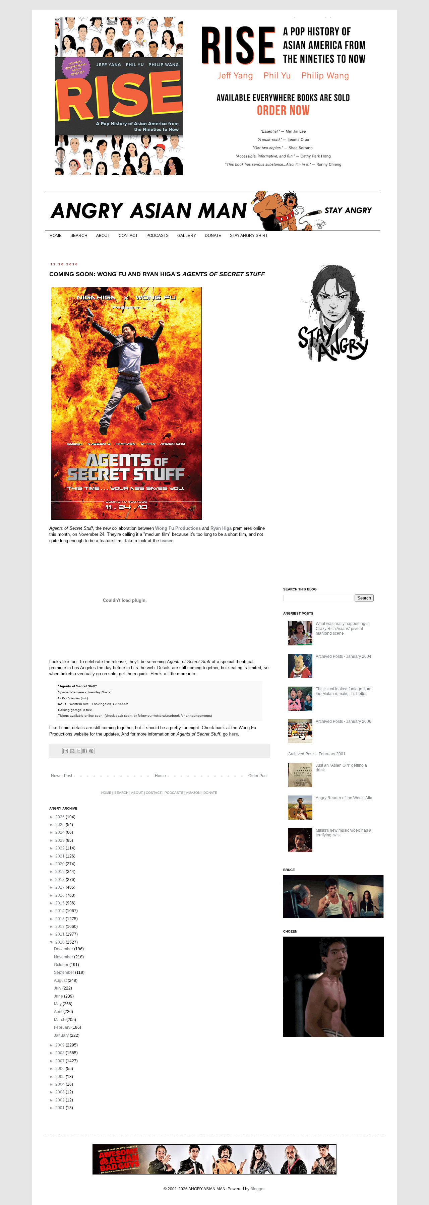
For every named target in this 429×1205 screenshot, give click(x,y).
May (58, 1004)
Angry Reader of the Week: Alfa (344, 798)
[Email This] (65, 751)
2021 (60, 856)
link (84, 698)
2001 (60, 1107)
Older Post (257, 775)
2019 (60, 871)
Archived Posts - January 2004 (343, 656)
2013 (60, 918)
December (64, 949)
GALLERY (186, 235)
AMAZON (193, 793)
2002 (60, 1100)
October (61, 964)
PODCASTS (157, 235)
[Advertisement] (333, 475)
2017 (60, 887)
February (62, 1027)
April (58, 1011)
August (61, 980)
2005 (60, 1076)
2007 (60, 1061)
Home (160, 775)
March (60, 1019)
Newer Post (61, 775)
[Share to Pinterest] (91, 751)
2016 (60, 895)
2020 (60, 864)
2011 (60, 934)
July (58, 988)
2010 (60, 942)
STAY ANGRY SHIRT (249, 235)
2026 (60, 817)
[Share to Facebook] (84, 751)
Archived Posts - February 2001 (317, 754)
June (59, 996)
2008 (60, 1053)
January (62, 1035)
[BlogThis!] (72, 751)
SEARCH (78, 235)
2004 (60, 1084)
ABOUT (103, 235)
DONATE (213, 235)
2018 (60, 879)
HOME (56, 235)
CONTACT (128, 235)
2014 (60, 910)
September (64, 972)
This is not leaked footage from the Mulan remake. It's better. (343, 691)
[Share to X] (78, 751)
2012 (60, 926)
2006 (60, 1068)
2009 (60, 1045)
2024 (60, 832)
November (64, 957)
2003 (60, 1092)
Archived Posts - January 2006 (343, 721)
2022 (60, 848)
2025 (60, 824)
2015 (60, 903)
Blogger (257, 1189)
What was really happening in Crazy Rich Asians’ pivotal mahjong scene (343, 628)
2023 (60, 840)
